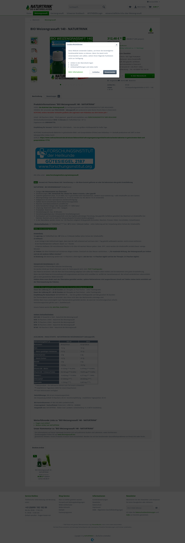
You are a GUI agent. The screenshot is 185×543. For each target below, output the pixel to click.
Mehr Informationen (75, 72)
